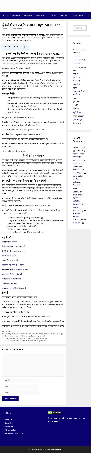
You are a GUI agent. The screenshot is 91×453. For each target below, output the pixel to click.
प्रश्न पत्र (76, 102)
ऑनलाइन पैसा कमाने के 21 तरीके (13, 265)
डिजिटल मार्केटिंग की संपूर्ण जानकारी (13, 246)
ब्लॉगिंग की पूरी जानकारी (9, 242)
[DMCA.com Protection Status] (54, 413)
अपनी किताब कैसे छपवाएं (10, 283)
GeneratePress (56, 449)
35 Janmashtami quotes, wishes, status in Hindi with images (26, 338)
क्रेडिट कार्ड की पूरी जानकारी (11, 279)
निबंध (74, 98)
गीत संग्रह (76, 81)
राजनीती (75, 105)
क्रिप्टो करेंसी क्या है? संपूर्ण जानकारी (14, 288)
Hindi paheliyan (79, 60)
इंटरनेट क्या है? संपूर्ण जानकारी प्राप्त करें (15, 270)
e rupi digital (9, 334)
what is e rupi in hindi (37, 336)
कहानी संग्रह (28, 15)
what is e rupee (24, 336)
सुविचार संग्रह (40, 15)
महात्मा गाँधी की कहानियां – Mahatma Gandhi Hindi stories (78, 182)
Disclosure (8, 426)
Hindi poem (77, 63)
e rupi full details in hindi (22, 334)
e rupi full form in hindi (39, 334)
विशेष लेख (76, 109)
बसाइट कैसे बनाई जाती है (10, 260)
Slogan (75, 74)
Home (5, 15)
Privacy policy (77, 15)
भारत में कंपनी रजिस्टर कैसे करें (12, 274)
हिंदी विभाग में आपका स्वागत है (14, 434)
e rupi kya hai (53, 334)
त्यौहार (75, 88)
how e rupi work (12, 336)
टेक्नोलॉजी (7, 331)
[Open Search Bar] (88, 15)
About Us (52, 15)
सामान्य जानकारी (78, 116)
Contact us (64, 15)
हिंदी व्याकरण (16, 15)
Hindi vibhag (12, 6)
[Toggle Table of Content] (24, 47)
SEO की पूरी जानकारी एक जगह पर (13, 251)
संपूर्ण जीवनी (77, 112)
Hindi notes (77, 56)
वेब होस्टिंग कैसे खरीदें (9, 256)
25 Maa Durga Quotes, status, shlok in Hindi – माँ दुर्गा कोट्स (25, 340)
